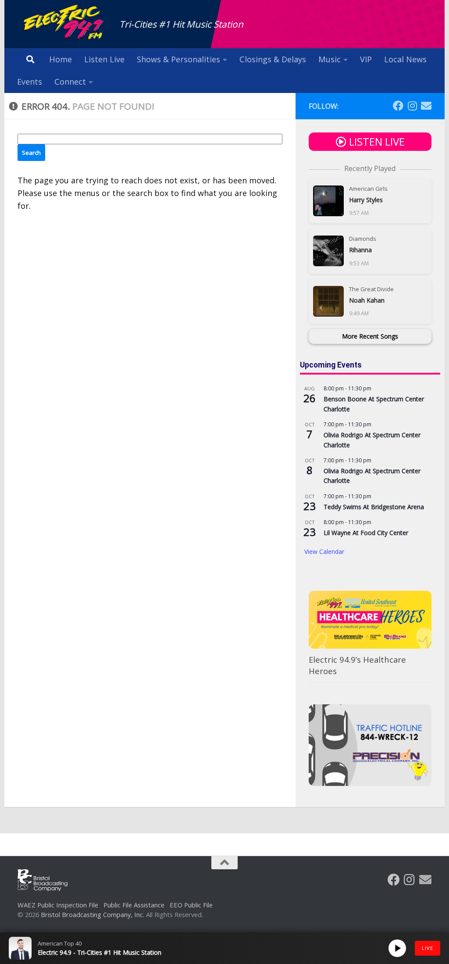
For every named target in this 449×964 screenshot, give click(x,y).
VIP (366, 59)
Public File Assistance (133, 904)
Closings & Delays (272, 59)
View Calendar (324, 551)
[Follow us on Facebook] (398, 105)
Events (29, 81)
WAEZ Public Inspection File (58, 904)
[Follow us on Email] (426, 105)
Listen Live (104, 59)
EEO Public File (191, 904)
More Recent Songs (370, 336)
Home (60, 59)
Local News (405, 59)
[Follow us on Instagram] (412, 105)
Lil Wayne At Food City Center (366, 532)
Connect (70, 81)
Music (329, 59)
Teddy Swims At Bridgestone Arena (374, 507)
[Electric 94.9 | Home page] (64, 23)
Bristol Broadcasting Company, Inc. (92, 914)
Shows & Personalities (178, 59)
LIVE (427, 948)
